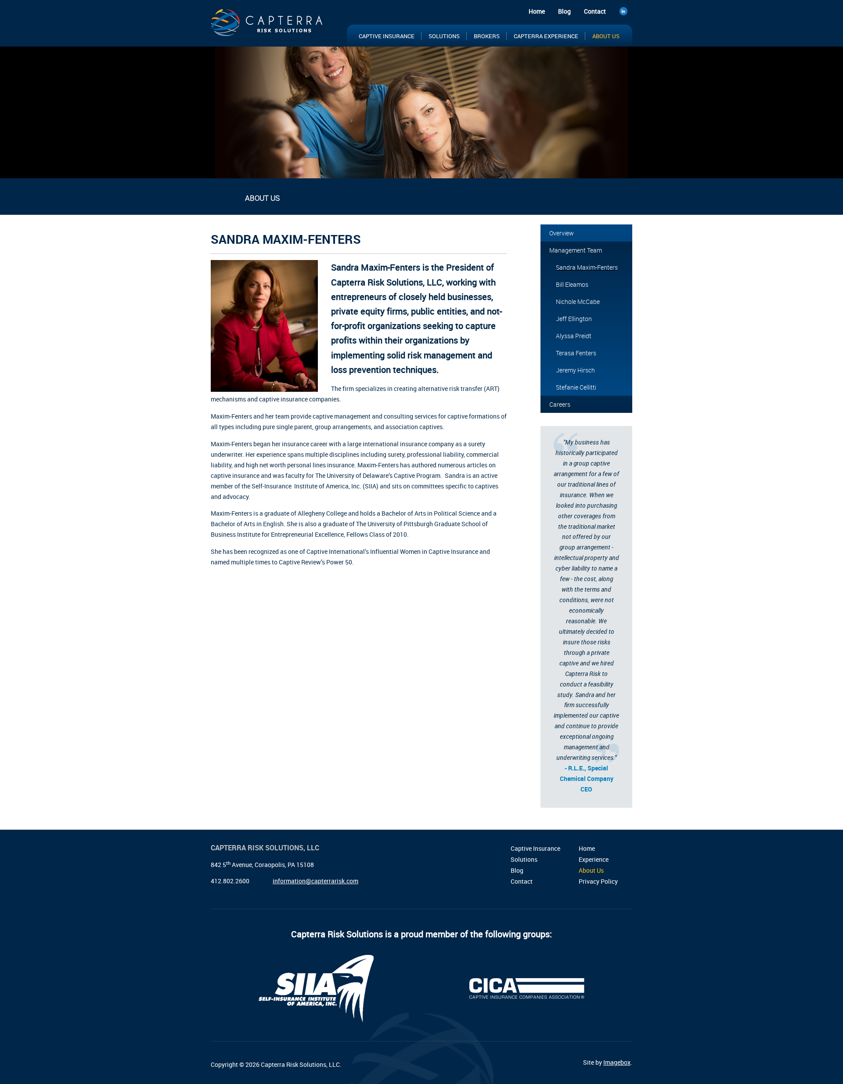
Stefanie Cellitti (576, 387)
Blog (564, 11)
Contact (595, 11)
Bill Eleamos (572, 284)
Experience (594, 859)
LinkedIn (625, 12)
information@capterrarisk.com (315, 881)
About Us (606, 36)
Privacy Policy (598, 881)
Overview (561, 233)
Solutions (444, 36)
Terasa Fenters (576, 353)
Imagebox (616, 1062)
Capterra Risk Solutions (268, 25)
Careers (559, 404)
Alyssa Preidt (573, 336)
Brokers (487, 36)
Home (537, 11)
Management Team (575, 250)
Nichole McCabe (578, 301)
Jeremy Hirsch (575, 370)
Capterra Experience (546, 36)
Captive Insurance (386, 36)
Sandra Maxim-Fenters (587, 267)
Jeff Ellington (574, 318)
